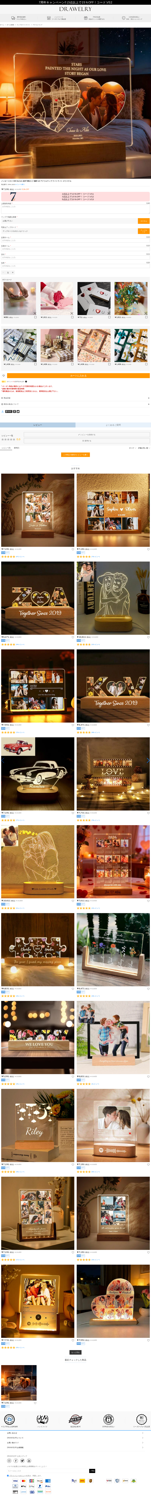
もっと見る (75, 1352)
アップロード (144, 231)
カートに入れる (78, 375)
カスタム (144, 221)
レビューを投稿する (87, 435)
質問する (88, 441)
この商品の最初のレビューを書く (75, 455)
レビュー (38, 425)
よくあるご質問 (113, 425)
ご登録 (92, 1471)
